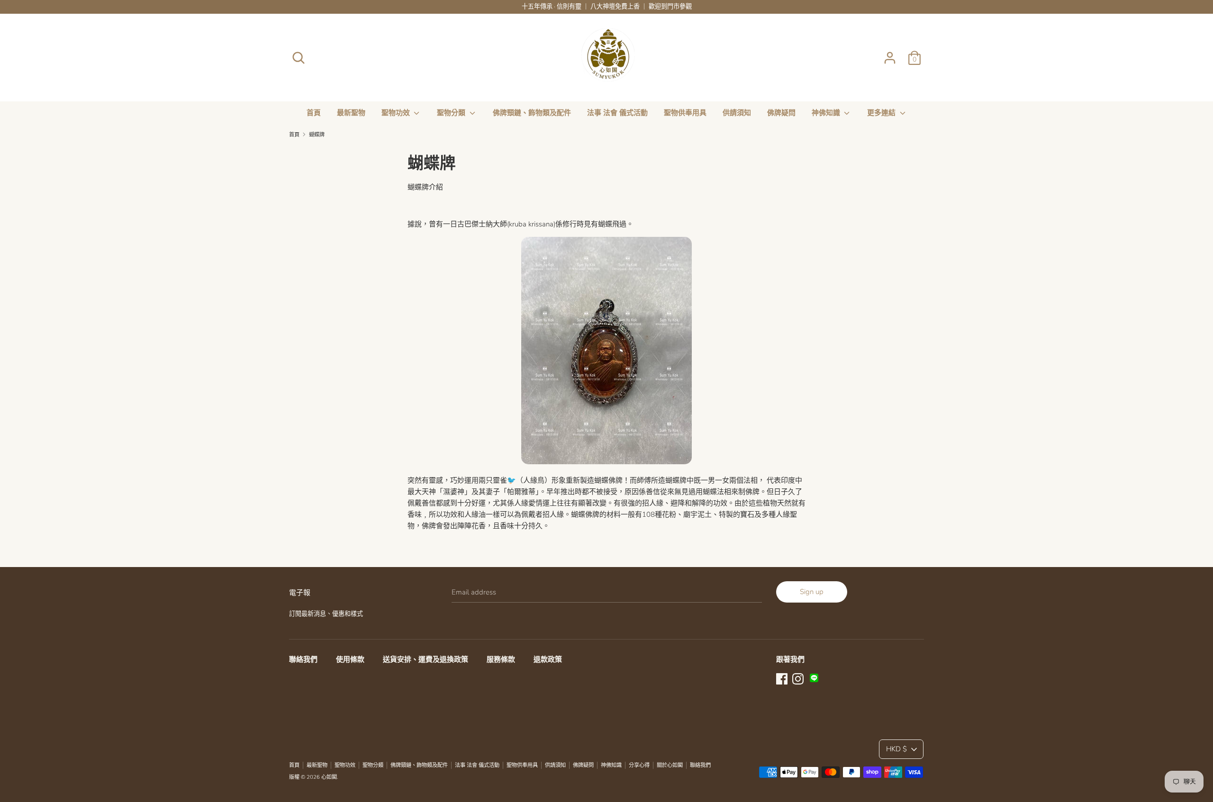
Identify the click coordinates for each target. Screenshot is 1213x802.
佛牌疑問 (781, 112)
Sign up (812, 591)
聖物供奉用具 (685, 112)
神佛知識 (827, 112)
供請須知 (737, 112)
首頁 (314, 112)
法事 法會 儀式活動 (617, 112)
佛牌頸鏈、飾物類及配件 (532, 112)
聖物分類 (452, 112)
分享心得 (639, 765)
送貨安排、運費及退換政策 (425, 659)
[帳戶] (889, 54)
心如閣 (329, 777)
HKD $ (896, 749)
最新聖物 (351, 112)
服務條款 (501, 659)
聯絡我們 (303, 659)
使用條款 (350, 659)
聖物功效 (396, 112)
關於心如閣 (670, 765)
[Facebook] (782, 678)
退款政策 (548, 659)
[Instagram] (798, 678)
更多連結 (882, 112)
